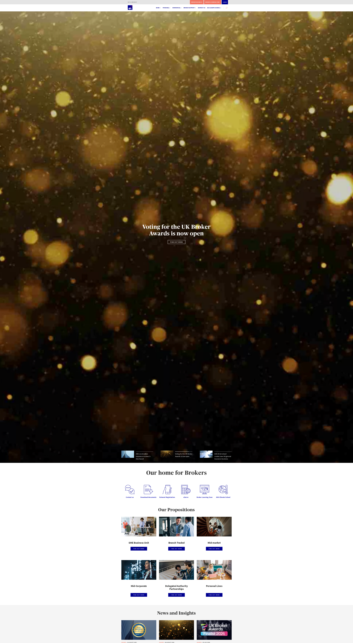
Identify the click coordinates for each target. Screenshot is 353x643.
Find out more (176, 242)
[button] (226, 8)
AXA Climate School (213, 8)
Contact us (201, 8)
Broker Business (196, 2)
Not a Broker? (132, 2)
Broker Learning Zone (212, 2)
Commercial (176, 8)
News (157, 8)
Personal (166, 8)
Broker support (189, 8)
